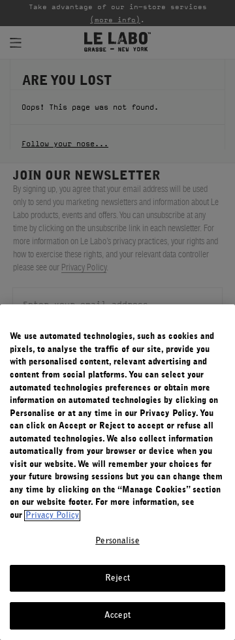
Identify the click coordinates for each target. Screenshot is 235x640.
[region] (117, 472)
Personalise (117, 541)
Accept (117, 615)
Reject (117, 578)
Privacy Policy (52, 515)
